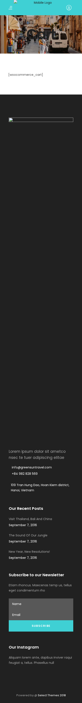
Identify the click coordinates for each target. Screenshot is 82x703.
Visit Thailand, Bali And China (30, 519)
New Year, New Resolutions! (29, 551)
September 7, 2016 (23, 525)
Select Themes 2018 (52, 695)
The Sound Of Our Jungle (28, 535)
